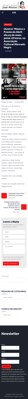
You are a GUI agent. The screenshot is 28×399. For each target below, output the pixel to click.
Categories (4, 294)
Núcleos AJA (8, 24)
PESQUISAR (5, 276)
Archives (3, 311)
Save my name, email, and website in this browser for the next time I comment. (13, 258)
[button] (26, 12)
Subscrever (6, 366)
